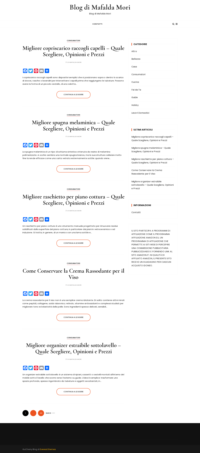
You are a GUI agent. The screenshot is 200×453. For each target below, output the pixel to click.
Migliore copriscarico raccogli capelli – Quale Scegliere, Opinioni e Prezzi (73, 51)
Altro (134, 51)
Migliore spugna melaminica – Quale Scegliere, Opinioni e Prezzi (73, 125)
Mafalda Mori (75, 62)
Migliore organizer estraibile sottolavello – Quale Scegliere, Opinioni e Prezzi (73, 348)
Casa (134, 66)
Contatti (97, 24)
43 (41, 413)
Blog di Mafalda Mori (100, 7)
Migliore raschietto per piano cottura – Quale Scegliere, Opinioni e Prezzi (73, 199)
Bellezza (135, 58)
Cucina (135, 82)
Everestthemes (48, 449)
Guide (134, 97)
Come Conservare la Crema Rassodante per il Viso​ (73, 274)
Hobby (135, 105)
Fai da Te (136, 89)
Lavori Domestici (140, 112)
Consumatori (73, 40)
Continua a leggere (74, 94)
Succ (48, 413)
